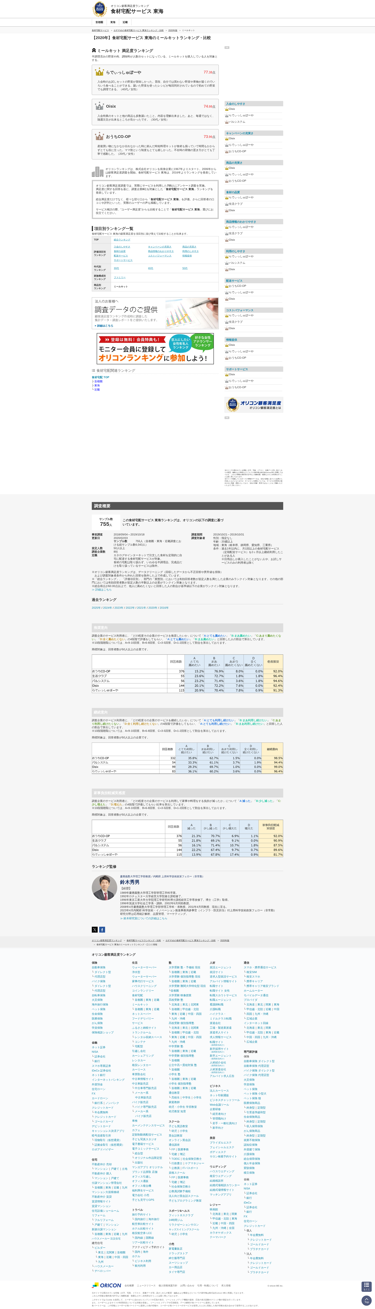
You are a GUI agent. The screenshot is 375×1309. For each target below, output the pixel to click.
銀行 (97, 1061)
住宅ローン (98, 1089)
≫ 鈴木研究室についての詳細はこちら (143, 918)
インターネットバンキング (108, 1079)
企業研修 (215, 1109)
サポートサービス (123, 260)
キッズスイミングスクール (184, 1229)
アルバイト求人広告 (222, 1076)
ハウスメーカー (104, 1266)
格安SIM (251, 972)
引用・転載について (207, 1285)
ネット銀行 (98, 1075)
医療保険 (97, 1018)
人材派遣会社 (218, 1070)
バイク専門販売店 (146, 1106)
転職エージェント (221, 999)
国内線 (139, 1237)
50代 (185, 268)
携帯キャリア (254, 981)
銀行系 (99, 1102)
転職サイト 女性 (220, 990)
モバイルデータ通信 (256, 995)
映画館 (214, 1209)
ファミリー (120, 277)
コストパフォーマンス (159, 255)
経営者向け (219, 1113)
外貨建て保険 (252, 1149)
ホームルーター (253, 990)
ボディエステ (218, 1152)
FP (173, 1149)
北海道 (175, 1004)
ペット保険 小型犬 (255, 1093)
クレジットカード (103, 1107)
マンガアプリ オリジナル (147, 1167)
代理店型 (100, 976)
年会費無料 (101, 1112)
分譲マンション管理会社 (107, 1182)
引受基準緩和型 (256, 1112)
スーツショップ (178, 1262)
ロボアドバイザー (103, 1149)
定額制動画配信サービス (147, 1134)
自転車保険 (98, 995)
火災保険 (97, 999)
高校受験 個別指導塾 (181, 1023)
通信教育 (174, 1092)
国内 (137, 1251)
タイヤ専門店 (177, 1271)
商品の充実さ (189, 246)
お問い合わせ (187, 1285)
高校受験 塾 (176, 999)
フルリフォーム (104, 1219)
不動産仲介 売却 (102, 1164)
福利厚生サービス (143, 1190)
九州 (124, 1187)
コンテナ (140, 1041)
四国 (249, 1013)
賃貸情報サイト (101, 1201)
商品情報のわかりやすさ (161, 251)
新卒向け (217, 1127)
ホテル (136, 1256)
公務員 (175, 1168)
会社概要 (129, 1285)
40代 (150, 268)
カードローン (100, 1098)
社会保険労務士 (192, 1158)
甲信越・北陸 (190, 1009)
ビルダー (100, 1247)
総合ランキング (122, 239)
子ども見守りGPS (143, 1199)
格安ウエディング (221, 1176)
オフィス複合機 (141, 1185)
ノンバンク (112, 1102)
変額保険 (249, 1168)
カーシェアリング (143, 1055)
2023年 (118, 607)
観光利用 (140, 1265)
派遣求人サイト (219, 1032)
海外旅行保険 (100, 1004)
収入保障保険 (254, 1126)
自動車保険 (98, 967)
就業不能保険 (252, 1140)
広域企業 (251, 1018)
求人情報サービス (221, 1037)
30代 (116, 268)
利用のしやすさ (190, 251)
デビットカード (101, 1126)
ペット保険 (98, 1009)
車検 (135, 1120)
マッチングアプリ (221, 1194)
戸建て (115, 1168)
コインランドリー (143, 990)
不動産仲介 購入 (102, 1173)
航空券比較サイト (143, 1223)
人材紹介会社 (218, 1064)
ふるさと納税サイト (144, 1027)
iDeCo (247, 1202)
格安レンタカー (141, 1065)
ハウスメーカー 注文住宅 (106, 1238)
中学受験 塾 (176, 1046)
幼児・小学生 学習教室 (183, 1106)
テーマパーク (218, 1237)
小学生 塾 (174, 1074)
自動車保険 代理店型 (256, 1065)
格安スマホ (253, 976)
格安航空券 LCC (142, 1233)
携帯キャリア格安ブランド (262, 985)
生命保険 (97, 1013)
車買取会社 (139, 1074)
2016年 (164, 607)
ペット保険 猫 (252, 1098)
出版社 (139, 1162)
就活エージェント (221, 967)
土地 (124, 1168)
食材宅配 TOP (100, 377)
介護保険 (249, 1154)
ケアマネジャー (194, 1163)
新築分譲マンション (104, 1229)
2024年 (107, 607)
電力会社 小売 (140, 1195)
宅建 (174, 1154)
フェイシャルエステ (222, 1147)
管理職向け (219, 1118)
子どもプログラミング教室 (185, 1200)
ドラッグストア (178, 1253)
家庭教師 (174, 1102)
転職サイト (216, 985)
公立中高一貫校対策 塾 (183, 1065)
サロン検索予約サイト (223, 1156)
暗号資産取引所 (101, 1135)
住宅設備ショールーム (105, 1210)
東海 (97, 385)
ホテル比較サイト (143, 1228)
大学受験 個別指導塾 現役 (184, 976)
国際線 (150, 1237)
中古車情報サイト (143, 1078)
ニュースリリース (146, 1285)
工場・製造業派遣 (221, 1027)
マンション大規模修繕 (105, 1192)
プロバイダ (250, 999)
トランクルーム (141, 1032)
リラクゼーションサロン (184, 1224)
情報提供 (187, 255)
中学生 (186, 1097)
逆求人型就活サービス (223, 976)
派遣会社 (215, 1023)
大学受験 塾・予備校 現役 (184, 967)
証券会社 (100, 1056)
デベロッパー (103, 1270)
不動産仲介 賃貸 (102, 1196)
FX (93, 1093)
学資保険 (97, 1027)
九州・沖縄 (178, 1018)
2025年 (96, 607)
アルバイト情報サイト (223, 981)
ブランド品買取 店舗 (144, 1171)
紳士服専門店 (177, 1258)
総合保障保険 (252, 1158)
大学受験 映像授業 (180, 995)
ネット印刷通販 (219, 1095)
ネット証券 (98, 1047)
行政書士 (176, 1163)
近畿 (97, 389)
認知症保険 (250, 1144)
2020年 (152, 607)
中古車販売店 (140, 1083)
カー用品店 (175, 1267)
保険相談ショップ (103, 1032)
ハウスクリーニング (144, 985)
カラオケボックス (221, 1232)
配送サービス (121, 255)
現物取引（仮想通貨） (108, 1140)
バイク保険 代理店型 (256, 1075)
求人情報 (226, 1285)
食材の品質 (120, 251)
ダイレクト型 (103, 972)
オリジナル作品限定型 (148, 1157)
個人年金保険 (252, 1163)
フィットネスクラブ (181, 1215)
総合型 (139, 1153)
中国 (276, 1009)
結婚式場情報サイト (222, 1189)
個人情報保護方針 (168, 1285)
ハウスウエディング (222, 1171)
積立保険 (249, 1172)
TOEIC (175, 1158)
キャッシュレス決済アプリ (108, 1130)
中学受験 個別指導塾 (181, 1055)
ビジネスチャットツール (225, 1100)
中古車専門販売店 (146, 1088)
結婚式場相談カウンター (225, 1185)
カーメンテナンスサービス (148, 1125)
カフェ (136, 1130)
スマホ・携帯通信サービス (260, 967)
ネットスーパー (141, 1013)
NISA (95, 1051)
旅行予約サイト (141, 1214)
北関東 (110, 1252)
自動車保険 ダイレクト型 (259, 1061)
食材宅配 (137, 995)
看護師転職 (216, 1004)
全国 (231, 1227)
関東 (234, 1213)
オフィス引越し (141, 1176)
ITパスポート (190, 1168)
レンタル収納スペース (148, 1037)
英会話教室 (175, 1135)
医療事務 (183, 1149)
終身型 (250, 1107)
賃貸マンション (101, 1206)
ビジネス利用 (143, 1261)
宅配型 (139, 1046)
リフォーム (98, 1215)
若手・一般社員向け (224, 1123)
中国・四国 (121, 1257)
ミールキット (140, 1004)
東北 (101, 1252)
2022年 (130, 607)
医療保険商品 (252, 1102)
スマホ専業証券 (101, 1065)
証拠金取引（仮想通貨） (110, 1144)
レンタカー (139, 1060)
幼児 (174, 1130)
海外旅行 (153, 1219)
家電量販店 (175, 1248)
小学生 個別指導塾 (180, 1083)
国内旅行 (140, 1219)
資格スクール (177, 1172)
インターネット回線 (256, 1023)
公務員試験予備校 (180, 1191)
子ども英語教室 (178, 1126)
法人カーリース (219, 1090)
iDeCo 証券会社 (101, 1070)
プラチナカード (259, 1249)
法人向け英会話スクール (184, 1195)
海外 (145, 1251)
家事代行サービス (143, 981)
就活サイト (216, 972)
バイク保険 (98, 981)
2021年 (141, 607)
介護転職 (215, 1009)
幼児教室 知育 (177, 1111)
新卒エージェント (221, 1057)
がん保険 (97, 1023)
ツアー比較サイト (143, 1242)
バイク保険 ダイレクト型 (259, 1070)
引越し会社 (139, 1051)
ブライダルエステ (221, 1142)
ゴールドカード (104, 1121)
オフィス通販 (140, 1181)
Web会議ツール (219, 1104)
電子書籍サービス (143, 1143)
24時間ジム (176, 1219)
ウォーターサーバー (144, 967)
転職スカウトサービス (223, 995)
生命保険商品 (252, 1116)
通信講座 (174, 1144)
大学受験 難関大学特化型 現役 (187, 985)
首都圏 (98, 381)
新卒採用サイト (219, 1050)
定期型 (261, 1107)
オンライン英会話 (180, 1140)
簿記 (182, 1154)
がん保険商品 (252, 1130)
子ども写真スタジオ (144, 1139)
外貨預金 (97, 1084)
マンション (101, 1168)
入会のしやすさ (122, 246)
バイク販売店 (140, 1102)
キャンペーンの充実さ (159, 246)
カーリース (139, 1069)
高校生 (175, 1097)
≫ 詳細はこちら (102, 589)
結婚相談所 (216, 1180)
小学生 (197, 1097)
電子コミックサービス (145, 1148)
